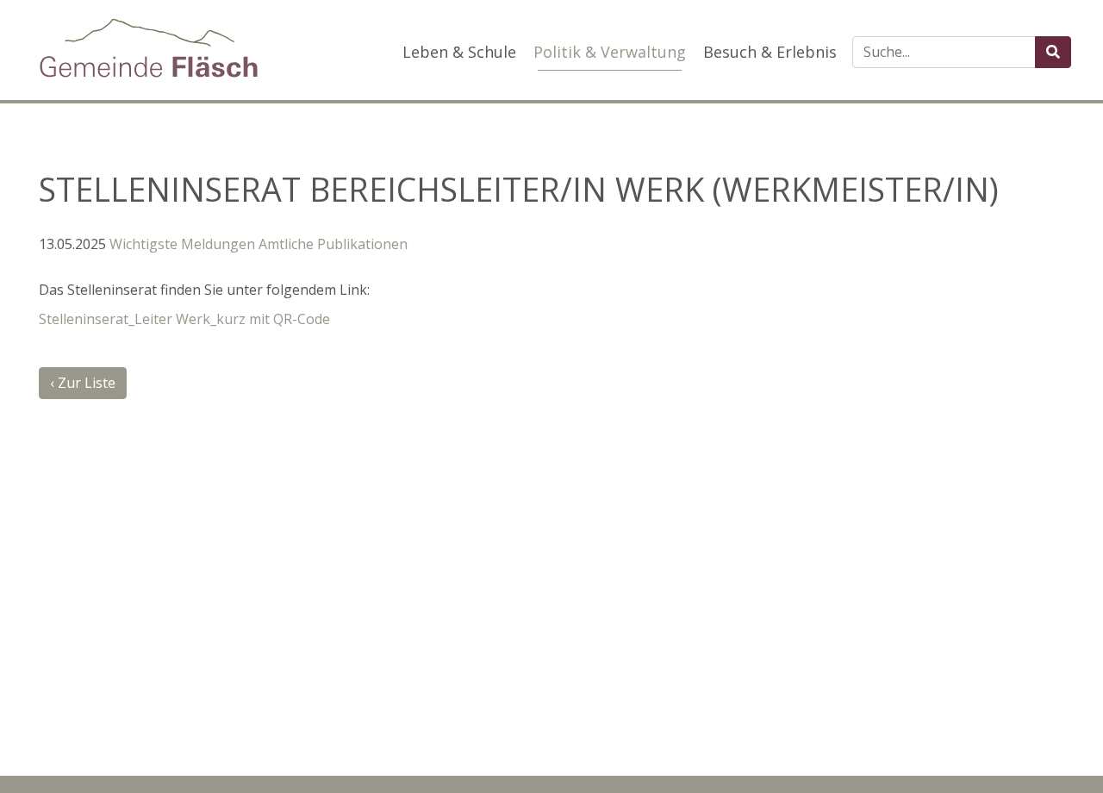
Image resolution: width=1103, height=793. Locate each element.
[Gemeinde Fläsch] (149, 47)
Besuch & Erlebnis (770, 51)
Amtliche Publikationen (333, 243)
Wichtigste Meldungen (182, 243)
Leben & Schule (459, 51)
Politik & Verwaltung (609, 51)
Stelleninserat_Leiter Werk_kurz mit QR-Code (184, 318)
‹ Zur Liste (82, 382)
